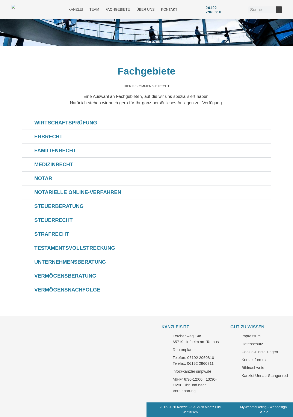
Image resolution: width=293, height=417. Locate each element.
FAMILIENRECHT (55, 150)
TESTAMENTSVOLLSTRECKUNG (74, 248)
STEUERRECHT (53, 220)
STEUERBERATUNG (59, 206)
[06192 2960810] (201, 9)
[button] (146, 123)
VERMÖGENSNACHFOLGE (67, 290)
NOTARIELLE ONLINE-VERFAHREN (77, 192)
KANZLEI (75, 9)
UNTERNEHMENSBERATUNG (70, 262)
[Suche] (279, 9)
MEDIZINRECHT (53, 164)
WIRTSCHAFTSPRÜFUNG (65, 123)
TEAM (94, 9)
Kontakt (169, 9)
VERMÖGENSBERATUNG (65, 276)
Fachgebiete (118, 9)
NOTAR (43, 178)
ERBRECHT (48, 136)
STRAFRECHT (51, 234)
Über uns (145, 9)
